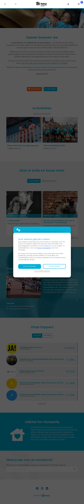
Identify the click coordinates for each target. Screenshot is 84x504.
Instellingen (54, 266)
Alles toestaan (29, 266)
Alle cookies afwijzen (42, 271)
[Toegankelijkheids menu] (82, 2)
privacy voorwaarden (44, 248)
